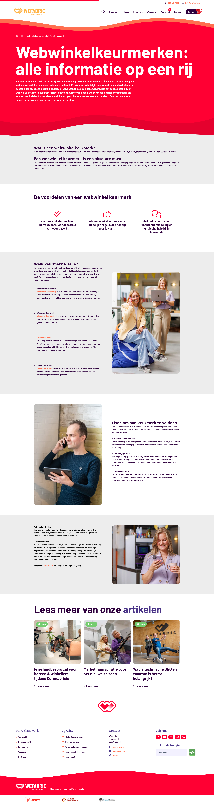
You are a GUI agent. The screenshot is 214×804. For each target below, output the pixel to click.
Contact (191, 12)
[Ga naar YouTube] (164, 737)
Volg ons (161, 731)
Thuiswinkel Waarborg (46, 291)
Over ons (177, 12)
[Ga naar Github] (183, 737)
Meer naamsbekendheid (75, 752)
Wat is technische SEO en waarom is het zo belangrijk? (155, 674)
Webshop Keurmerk (45, 316)
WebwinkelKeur (44, 337)
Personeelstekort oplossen (77, 747)
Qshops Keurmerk (45, 368)
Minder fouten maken (74, 737)
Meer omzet (70, 757)
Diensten (137, 12)
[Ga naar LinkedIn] (158, 737)
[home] (29, 11)
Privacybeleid (78, 789)
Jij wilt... (68, 731)
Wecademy (152, 12)
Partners (22, 757)
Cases (126, 12)
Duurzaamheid (24, 742)
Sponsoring (23, 747)
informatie (48, 565)
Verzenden (192, 752)
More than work (27, 731)
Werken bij (165, 12)
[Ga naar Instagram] (170, 737)
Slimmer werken (72, 742)
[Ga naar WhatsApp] (177, 737)
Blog (23, 36)
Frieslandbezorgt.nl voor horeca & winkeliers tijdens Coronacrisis (55, 674)
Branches (113, 12)
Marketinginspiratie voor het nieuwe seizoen (105, 671)
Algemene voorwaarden (60, 789)
